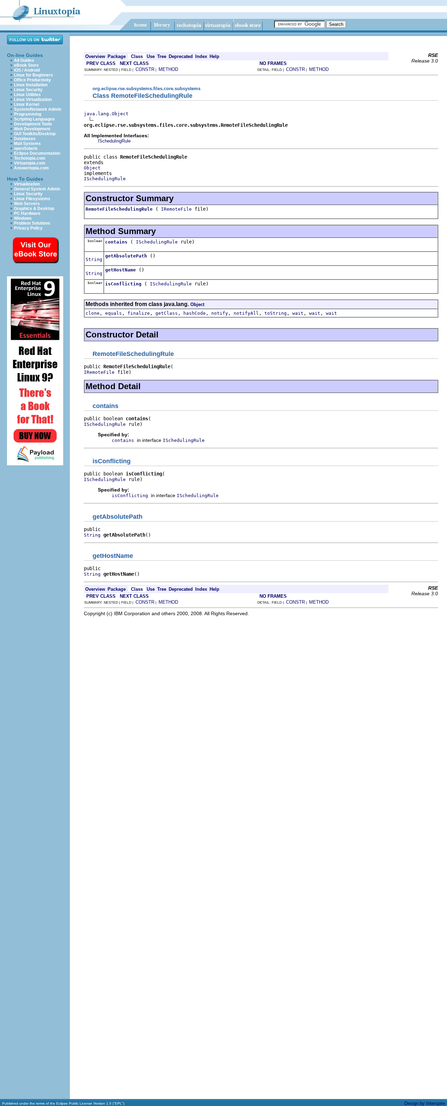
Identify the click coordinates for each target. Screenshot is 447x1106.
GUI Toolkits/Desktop (35, 133)
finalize (138, 313)
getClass (166, 313)
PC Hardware (27, 213)
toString (275, 313)
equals (113, 313)
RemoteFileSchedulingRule (119, 209)
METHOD (168, 69)
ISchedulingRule (114, 141)
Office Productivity (32, 80)
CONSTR (144, 69)
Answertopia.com (31, 168)
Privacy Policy (28, 228)
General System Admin (37, 189)
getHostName (120, 269)
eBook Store (26, 65)
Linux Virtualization (33, 99)
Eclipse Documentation (37, 153)
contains (116, 242)
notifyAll (246, 313)
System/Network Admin (37, 109)
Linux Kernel (26, 104)
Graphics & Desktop (34, 208)
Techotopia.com (29, 158)
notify (219, 313)
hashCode (194, 313)
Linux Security (28, 89)
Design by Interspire (424, 1103)
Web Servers (27, 203)
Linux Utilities (27, 94)
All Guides (24, 60)
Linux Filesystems (32, 198)
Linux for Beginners (33, 75)
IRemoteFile (176, 209)
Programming (27, 114)
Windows (23, 218)
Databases (25, 138)
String (94, 259)
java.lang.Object (106, 113)
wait (297, 313)
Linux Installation (30, 84)
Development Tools (33, 124)
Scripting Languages (34, 119)
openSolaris (26, 148)
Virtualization (27, 184)
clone (93, 313)
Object (92, 167)
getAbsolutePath (126, 256)
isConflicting (123, 283)
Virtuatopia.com (29, 163)
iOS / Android (27, 70)
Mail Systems (27, 143)
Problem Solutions (32, 223)
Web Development (32, 128)
